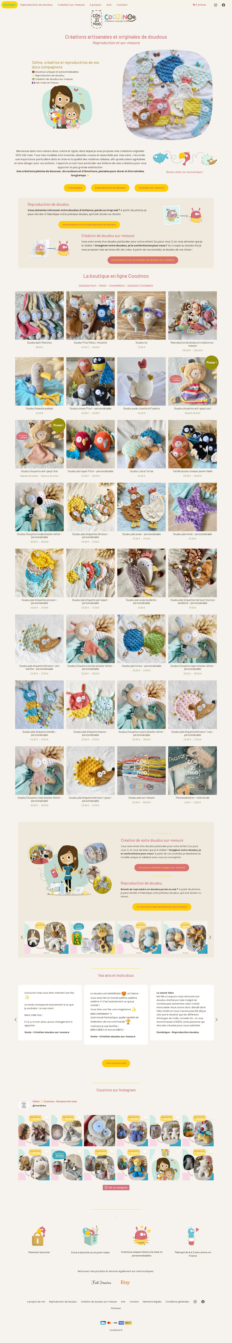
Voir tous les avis (116, 1063)
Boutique (9, 5)
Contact (122, 5)
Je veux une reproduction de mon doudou (161, 906)
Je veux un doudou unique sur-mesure (161, 867)
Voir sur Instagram (118, 1187)
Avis (109, 5)
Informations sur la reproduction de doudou (89, 224)
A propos (95, 5)
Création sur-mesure (71, 5)
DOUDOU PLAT (87, 286)
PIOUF (102, 286)
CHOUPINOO (117, 286)
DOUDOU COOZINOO (140, 286)
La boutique (75, 187)
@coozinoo (39, 1105)
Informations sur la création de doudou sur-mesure (142, 260)
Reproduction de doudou (36, 5)
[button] (22, 937)
